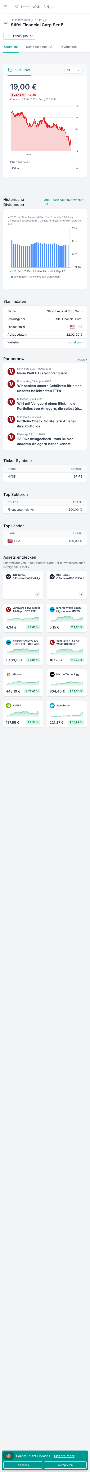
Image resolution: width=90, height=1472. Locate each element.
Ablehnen (23, 1465)
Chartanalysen (20, 162)
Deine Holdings (39, 46)
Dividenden (69, 46)
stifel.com (75, 342)
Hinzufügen (20, 35)
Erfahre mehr (64, 1456)
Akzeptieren (65, 1465)
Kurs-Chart (22, 70)
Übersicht (11, 46)
